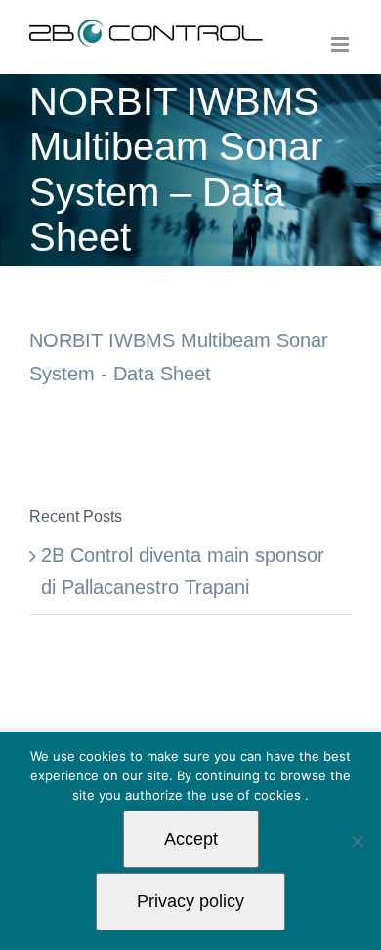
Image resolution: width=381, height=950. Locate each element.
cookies (279, 795)
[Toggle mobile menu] (341, 44)
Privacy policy (190, 901)
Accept (191, 839)
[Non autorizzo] (356, 841)
